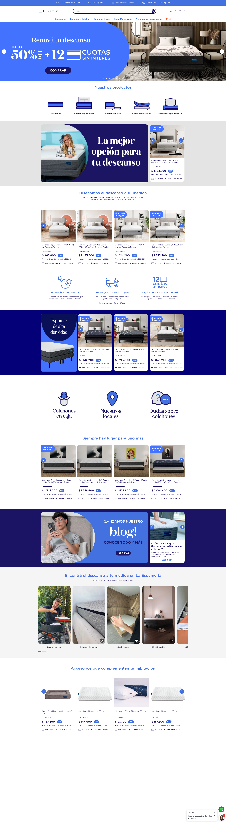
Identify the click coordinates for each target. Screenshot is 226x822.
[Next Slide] (222, 51)
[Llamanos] (171, 11)
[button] (103, 78)
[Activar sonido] (67, 641)
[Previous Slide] (4, 51)
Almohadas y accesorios (171, 114)
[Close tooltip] (214, 812)
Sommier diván (113, 114)
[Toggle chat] (222, 818)
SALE (168, 19)
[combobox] (114, 11)
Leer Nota (167, 560)
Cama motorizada (141, 114)
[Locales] (174, 11)
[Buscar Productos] (152, 11)
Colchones (55, 114)
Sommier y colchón (84, 114)
